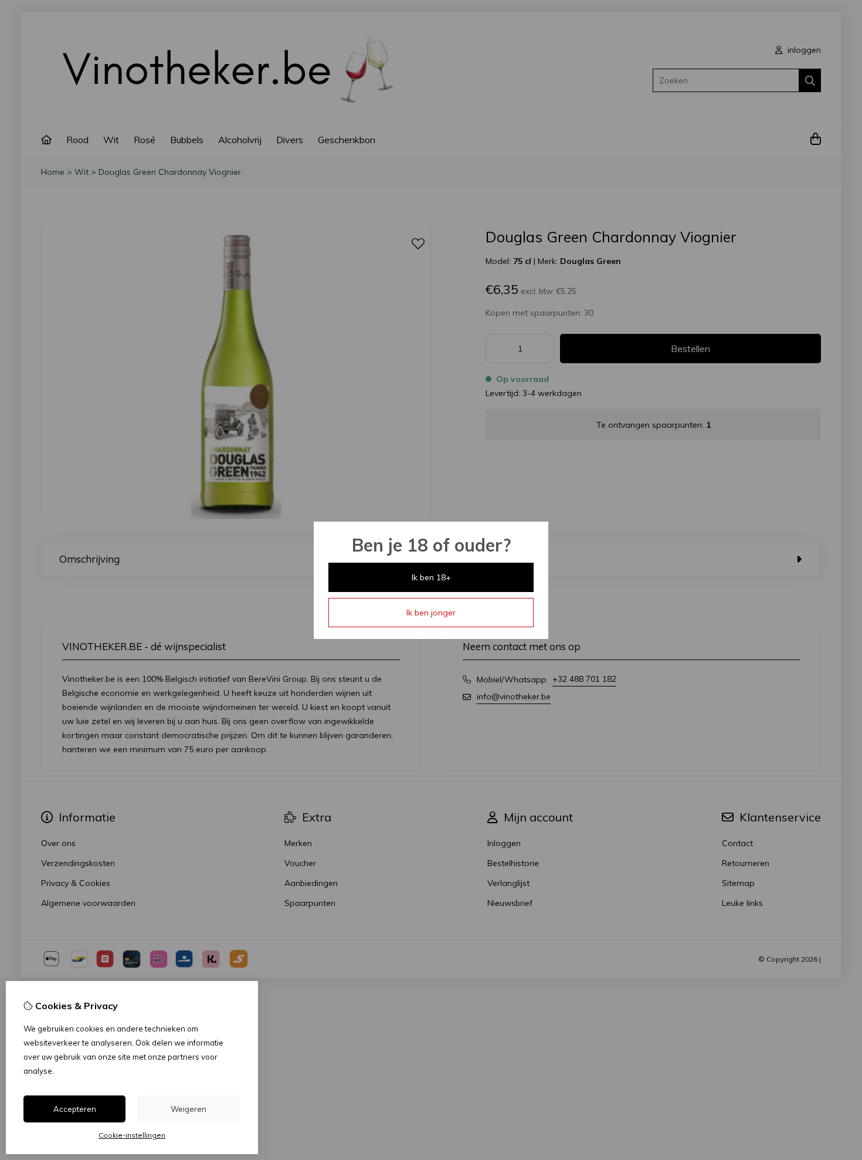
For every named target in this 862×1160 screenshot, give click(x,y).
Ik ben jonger (431, 612)
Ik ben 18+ (431, 577)
